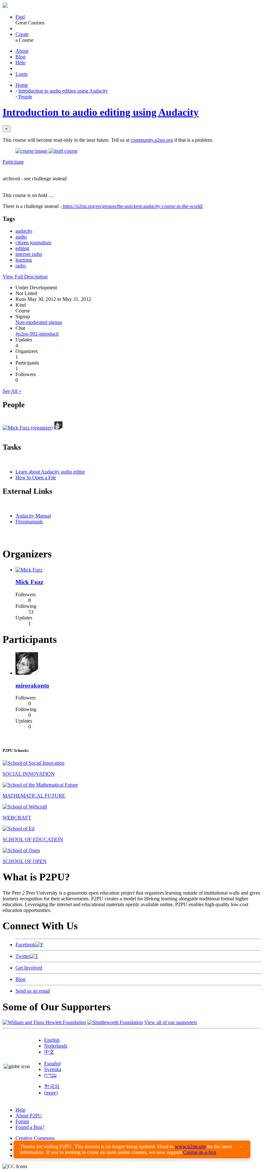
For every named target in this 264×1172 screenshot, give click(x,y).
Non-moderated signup (38, 322)
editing (22, 248)
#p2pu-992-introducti (37, 334)
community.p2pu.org (152, 140)
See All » (12, 391)
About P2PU (28, 1115)
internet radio (28, 254)
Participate (13, 162)
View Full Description (25, 276)
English (52, 1040)
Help (20, 62)
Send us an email (32, 991)
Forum (22, 1121)
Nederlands (55, 1046)
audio (21, 236)
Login (21, 74)
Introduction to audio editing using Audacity (63, 91)
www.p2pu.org (190, 1146)
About (21, 51)
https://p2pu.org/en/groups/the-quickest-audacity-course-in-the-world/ (132, 206)
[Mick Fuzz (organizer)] (28, 427)
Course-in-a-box (199, 1152)
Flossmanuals (29, 521)
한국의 (52, 1086)
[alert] (132, 1149)
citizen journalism (33, 242)
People (25, 96)
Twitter (22, 956)
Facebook (25, 944)
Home (21, 85)
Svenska (52, 1069)
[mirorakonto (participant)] (58, 427)
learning (23, 260)
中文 (49, 1052)
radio (20, 265)
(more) (51, 1092)
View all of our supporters (170, 1022)
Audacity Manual (33, 515)
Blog (20, 56)
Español (52, 1063)
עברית (50, 1075)
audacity (24, 231)
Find (20, 17)
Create (22, 34)
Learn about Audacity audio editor (50, 471)
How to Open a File (35, 477)
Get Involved (28, 967)
